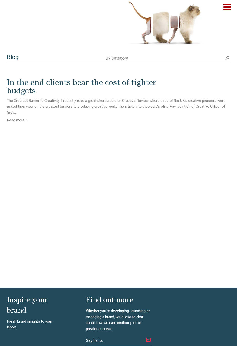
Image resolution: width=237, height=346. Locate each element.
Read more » (17, 120)
